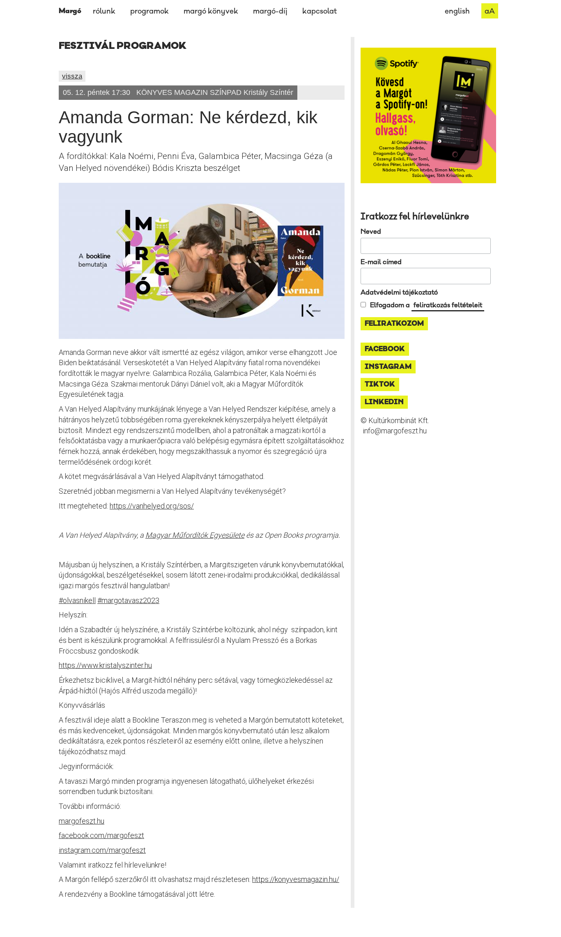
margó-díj (270, 11)
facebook (385, 349)
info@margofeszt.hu (395, 430)
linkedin (384, 402)
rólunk (104, 11)
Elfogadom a (426, 305)
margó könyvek (211, 11)
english (457, 11)
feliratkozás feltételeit (448, 305)
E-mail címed (381, 262)
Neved (371, 232)
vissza (72, 76)
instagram (388, 366)
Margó (70, 11)
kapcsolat (319, 11)
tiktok (380, 384)
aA (490, 11)
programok (149, 11)
